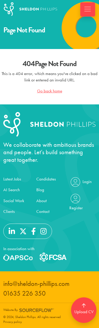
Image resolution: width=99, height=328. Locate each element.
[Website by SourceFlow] (36, 310)
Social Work (13, 200)
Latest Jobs (12, 179)
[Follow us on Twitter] (23, 231)
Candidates (46, 179)
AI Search (11, 189)
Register (76, 208)
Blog (40, 189)
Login (86, 181)
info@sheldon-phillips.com (36, 284)
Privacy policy (12, 322)
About (41, 200)
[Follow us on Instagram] (43, 231)
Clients (9, 211)
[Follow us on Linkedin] (12, 231)
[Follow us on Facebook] (33, 231)
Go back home (49, 91)
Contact (43, 211)
